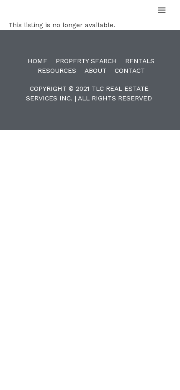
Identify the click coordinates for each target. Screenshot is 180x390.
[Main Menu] (162, 10)
